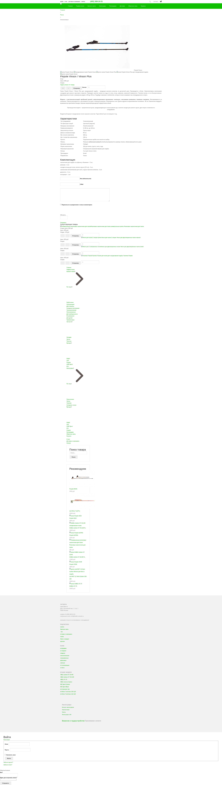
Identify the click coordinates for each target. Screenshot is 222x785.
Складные (62, 653)
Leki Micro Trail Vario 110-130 (67, 694)
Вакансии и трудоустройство (73, 721)
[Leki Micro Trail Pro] (82, 508)
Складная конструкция (73, 308)
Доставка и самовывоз (74, 1)
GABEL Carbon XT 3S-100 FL (77, 528)
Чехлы (68, 339)
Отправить (63, 222)
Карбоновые (70, 302)
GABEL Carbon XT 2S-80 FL (77, 557)
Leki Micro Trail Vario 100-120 (67, 691)
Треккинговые (70, 319)
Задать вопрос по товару (67, 84)
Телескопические (71, 310)
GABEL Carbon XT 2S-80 (66, 674)
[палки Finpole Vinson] (97, 70)
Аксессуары (102, 6)
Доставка (122, 6)
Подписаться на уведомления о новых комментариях (77, 204)
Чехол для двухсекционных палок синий (122, 246)
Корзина (143, 6)
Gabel (68, 358)
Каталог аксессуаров (68, 707)
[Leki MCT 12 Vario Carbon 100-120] (78, 574)
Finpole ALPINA (73, 535)
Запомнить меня (11, 755)
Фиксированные (71, 312)
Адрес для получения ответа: (8, 777)
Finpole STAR (73, 564)
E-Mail (81, 184)
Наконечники (70, 399)
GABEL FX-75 (73, 586)
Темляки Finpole (112, 255)
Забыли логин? (7, 764)
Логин (6, 744)
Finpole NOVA (73, 489)
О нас (66, 1)
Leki (68, 360)
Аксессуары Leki (66, 714)
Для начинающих (64, 665)
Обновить (63, 215)
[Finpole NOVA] (82, 486)
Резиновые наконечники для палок (117, 226)
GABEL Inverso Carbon (65, 682)
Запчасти (69, 321)
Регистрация (6, 739)
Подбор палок (80, 6)
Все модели (62, 650)
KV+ (68, 366)
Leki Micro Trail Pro (74, 511)
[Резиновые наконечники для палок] (78, 542)
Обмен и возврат (64, 639)
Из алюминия (70, 316)
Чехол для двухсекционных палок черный (120, 237)
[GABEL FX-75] (75, 583)
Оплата (83, 1)
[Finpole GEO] (75, 515)
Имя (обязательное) (85, 178)
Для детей (69, 318)
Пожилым (62, 663)
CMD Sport (70, 364)
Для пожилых (70, 306)
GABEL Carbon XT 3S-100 (66, 677)
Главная (70, 6)
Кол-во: (84, 87)
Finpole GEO (72, 518)
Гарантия (62, 641)
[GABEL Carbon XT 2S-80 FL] (78, 554)
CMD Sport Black (64, 686)
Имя (1, 772)
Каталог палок (92, 6)
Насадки (69, 337)
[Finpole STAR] (75, 562)
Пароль (7, 750)
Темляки (69, 341)
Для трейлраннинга (72, 314)
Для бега (61, 667)
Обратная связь (132, 6)
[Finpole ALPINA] (76, 532)
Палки (62, 15)
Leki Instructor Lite (64, 689)
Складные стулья (71, 405)
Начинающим (70, 304)
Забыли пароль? (8, 762)
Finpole (69, 362)
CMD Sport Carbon (64, 684)
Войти (61, 1)
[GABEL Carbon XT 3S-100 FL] (78, 525)
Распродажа (112, 6)
